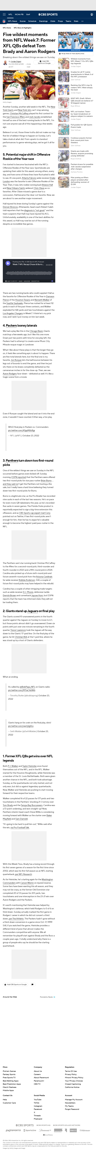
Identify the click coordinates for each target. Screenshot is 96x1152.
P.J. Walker (13, 766)
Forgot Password (72, 1109)
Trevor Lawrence (18, 630)
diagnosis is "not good (34, 210)
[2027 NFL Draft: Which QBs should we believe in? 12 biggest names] (63, 103)
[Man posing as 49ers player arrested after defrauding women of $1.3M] (63, 182)
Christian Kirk (21, 637)
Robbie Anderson (27, 580)
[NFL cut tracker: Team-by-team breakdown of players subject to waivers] (63, 116)
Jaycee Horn (37, 595)
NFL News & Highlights (22, 28)
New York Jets (24, 110)
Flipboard (38, 1119)
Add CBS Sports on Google (44, 62)
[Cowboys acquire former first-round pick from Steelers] (63, 142)
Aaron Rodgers (10, 373)
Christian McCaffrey (19, 113)
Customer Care (9, 1103)
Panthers (12, 460)
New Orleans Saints (16, 188)
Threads (37, 1115)
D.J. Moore (28, 592)
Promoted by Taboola (46, 997)
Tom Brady (8, 805)
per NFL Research (23, 874)
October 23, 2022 (30, 435)
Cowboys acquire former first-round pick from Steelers (81, 140)
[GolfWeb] (48, 1135)
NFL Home (7, 28)
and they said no (10, 484)
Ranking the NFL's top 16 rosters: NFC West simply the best (82, 87)
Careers (37, 1074)
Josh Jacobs (34, 117)
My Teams (69, 1106)
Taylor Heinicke (29, 766)
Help (5, 1099)
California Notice (72, 1085)
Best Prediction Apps (12, 1084)
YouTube (37, 1099)
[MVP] (73, 1129)
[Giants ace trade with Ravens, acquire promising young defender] (63, 155)
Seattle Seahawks (14, 303)
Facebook (38, 1109)
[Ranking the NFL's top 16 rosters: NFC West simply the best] (63, 89)
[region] (75, 42)
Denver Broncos (10, 207)
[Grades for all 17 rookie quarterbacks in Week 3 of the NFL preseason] (63, 76)
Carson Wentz (27, 883)
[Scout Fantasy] (85, 1130)
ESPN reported (18, 477)
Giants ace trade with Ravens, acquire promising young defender (82, 153)
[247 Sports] (13, 1130)
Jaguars (32, 611)
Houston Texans (22, 300)
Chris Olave (39, 188)
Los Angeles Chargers (13, 313)
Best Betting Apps (10, 1081)
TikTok (36, 1103)
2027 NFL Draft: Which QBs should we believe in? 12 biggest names (82, 100)
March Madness (9, 1087)
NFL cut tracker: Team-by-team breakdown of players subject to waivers (82, 113)
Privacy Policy (71, 1074)
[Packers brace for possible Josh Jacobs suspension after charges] (63, 169)
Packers (11, 325)
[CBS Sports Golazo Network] (66, 1125)
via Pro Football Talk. (20, 827)
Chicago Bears (36, 331)
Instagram (38, 1106)
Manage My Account (73, 1099)
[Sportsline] (30, 1130)
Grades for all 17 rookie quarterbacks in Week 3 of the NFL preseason (82, 74)
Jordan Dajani (16, 62)
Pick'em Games (9, 1071)
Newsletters (70, 1103)
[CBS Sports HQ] (43, 1125)
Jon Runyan (16, 360)
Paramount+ (39, 1081)
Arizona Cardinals (44, 576)
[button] (4, 14)
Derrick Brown (9, 595)
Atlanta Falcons (29, 178)
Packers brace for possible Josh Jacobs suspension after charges (82, 166)
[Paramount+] (45, 1130)
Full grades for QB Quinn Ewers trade (81, 126)
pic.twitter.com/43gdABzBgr (21, 430)
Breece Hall (47, 185)
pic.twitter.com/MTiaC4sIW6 (21, 690)
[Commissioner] (60, 1129)
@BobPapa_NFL (27, 687)
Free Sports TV (9, 1077)
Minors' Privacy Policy (74, 1077)
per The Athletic (16, 918)
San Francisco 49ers (15, 117)
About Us (38, 1071)
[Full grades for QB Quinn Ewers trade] (63, 129)
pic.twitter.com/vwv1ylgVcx (20, 726)
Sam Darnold (21, 819)
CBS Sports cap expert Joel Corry (34, 513)
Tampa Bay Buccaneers (31, 805)
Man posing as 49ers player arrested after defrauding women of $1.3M (80, 181)
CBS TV (37, 1084)
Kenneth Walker (42, 300)
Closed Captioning (73, 1082)
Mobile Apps (8, 1090)
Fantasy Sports (9, 1074)
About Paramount (41, 1077)
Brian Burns (46, 480)
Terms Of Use (71, 1071)
